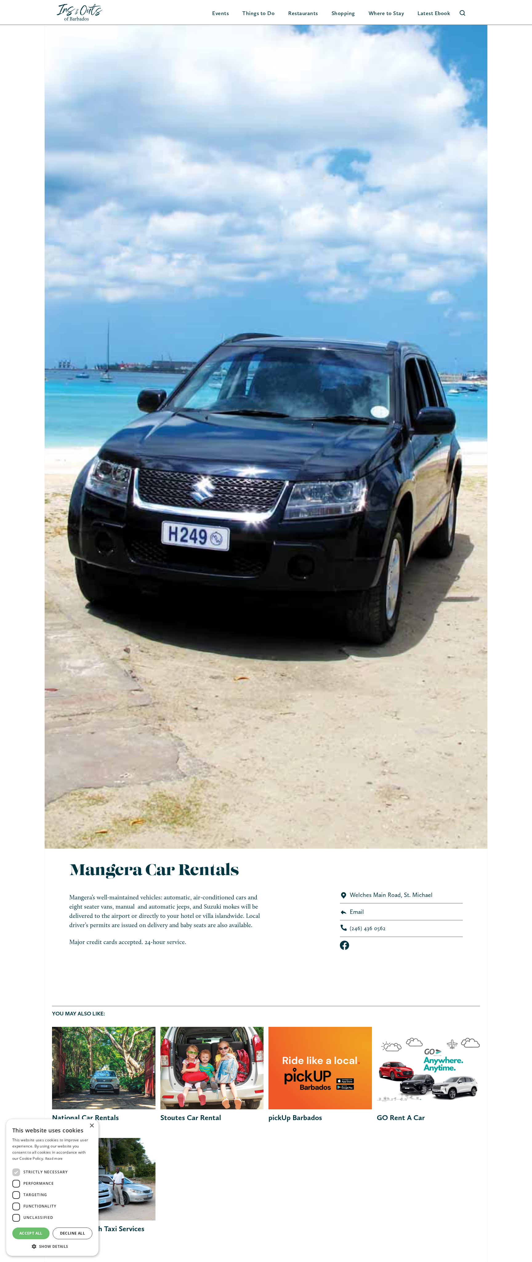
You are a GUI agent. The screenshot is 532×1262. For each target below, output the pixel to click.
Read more (54, 1158)
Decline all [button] (72, 1233)
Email (357, 911)
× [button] (91, 1125)
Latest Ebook (433, 13)
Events (220, 13)
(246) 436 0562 (368, 928)
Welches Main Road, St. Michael (391, 894)
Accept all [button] (30, 1233)
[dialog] (52, 1187)
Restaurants (303, 13)
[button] (258, 13)
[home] (80, 12)
